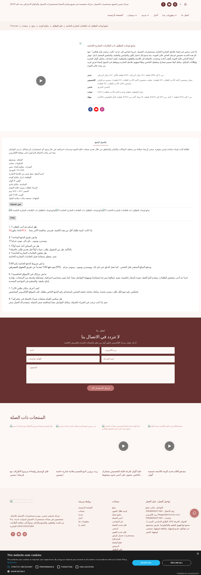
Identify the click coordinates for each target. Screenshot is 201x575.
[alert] (100, 563)
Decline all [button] (177, 562)
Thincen (14, 26)
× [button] (198, 554)
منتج (33, 26)
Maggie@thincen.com (169, 515)
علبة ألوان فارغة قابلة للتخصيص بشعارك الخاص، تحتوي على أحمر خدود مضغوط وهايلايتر (121, 473)
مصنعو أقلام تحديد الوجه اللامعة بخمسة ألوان (167, 473)
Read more (12, 562)
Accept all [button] (146, 562)
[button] (9, 567)
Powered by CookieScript (188, 573)
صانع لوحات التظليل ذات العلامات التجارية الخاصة (87, 26)
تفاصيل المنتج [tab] (100, 142)
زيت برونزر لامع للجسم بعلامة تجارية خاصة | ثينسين (77, 473)
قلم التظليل (57, 26)
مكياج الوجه (44, 26)
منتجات (25, 26)
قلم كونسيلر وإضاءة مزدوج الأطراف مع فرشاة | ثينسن (29, 473)
